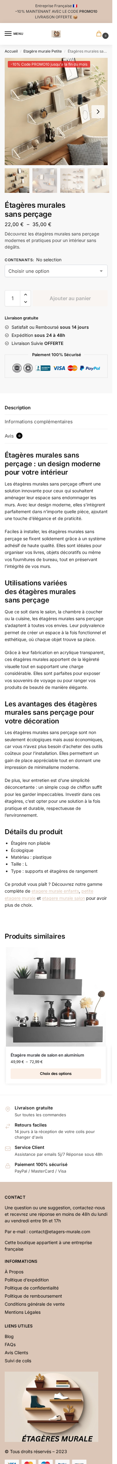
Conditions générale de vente (35, 1304)
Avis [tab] (13, 436)
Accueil (11, 51)
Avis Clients (16, 1352)
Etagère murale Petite (42, 51)
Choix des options (56, 1073)
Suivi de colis (18, 1360)
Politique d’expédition (27, 1279)
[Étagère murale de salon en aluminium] (56, 997)
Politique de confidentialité (32, 1287)
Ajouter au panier (70, 298)
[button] (98, 111)
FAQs (10, 1344)
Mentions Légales (23, 1312)
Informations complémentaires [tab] (39, 422)
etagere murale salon (63, 898)
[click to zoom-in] (58, 111)
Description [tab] (18, 408)
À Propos (14, 1271)
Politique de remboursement (33, 1296)
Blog (9, 1336)
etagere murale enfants (55, 891)
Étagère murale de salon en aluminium (47, 1055)
